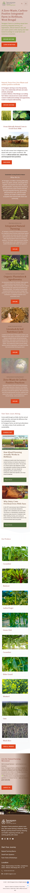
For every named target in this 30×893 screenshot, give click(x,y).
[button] (22, 3)
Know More (6, 162)
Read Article (8, 480)
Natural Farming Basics (8, 851)
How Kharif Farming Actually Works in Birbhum (13, 454)
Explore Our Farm (8, 39)
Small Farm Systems (7, 854)
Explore (15, 249)
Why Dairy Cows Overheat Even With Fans (15, 502)
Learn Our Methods (9, 44)
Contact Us (6, 787)
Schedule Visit (7, 432)
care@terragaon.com (9, 874)
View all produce (8, 746)
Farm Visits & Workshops (9, 858)
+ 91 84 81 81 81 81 (8, 871)
